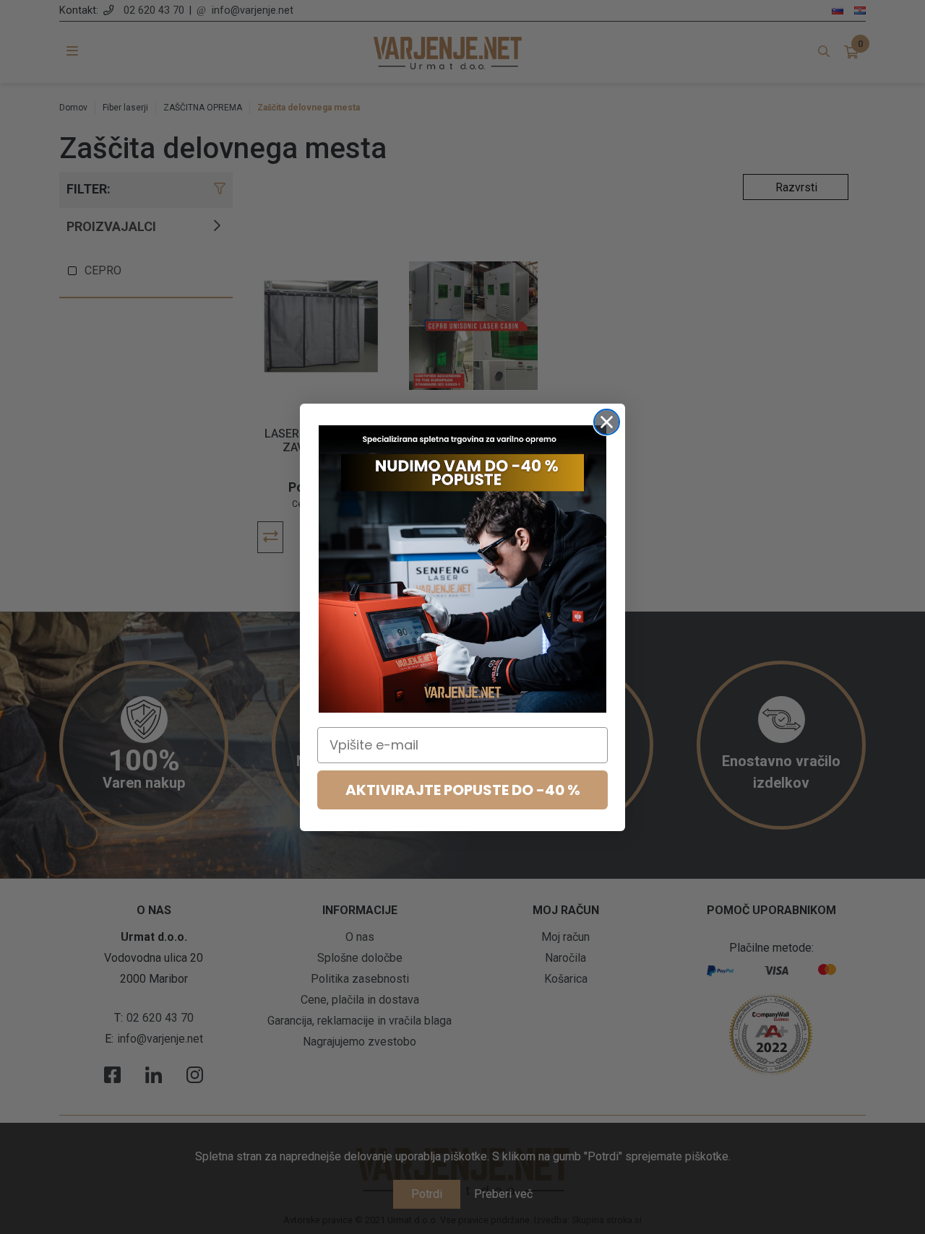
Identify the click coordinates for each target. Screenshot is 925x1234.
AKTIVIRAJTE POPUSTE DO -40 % (462, 790)
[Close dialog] (606, 422)
